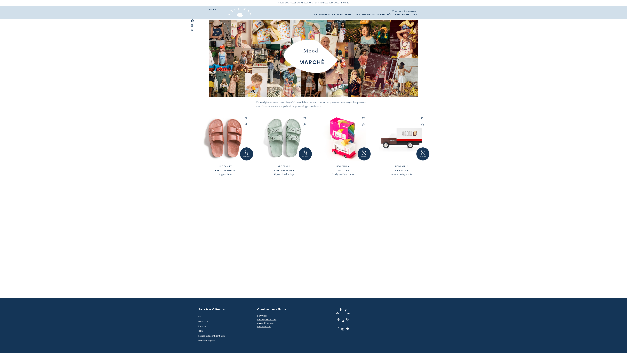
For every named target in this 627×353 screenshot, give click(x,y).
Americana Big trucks (401, 174)
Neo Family (225, 166)
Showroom (322, 14)
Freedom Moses (225, 170)
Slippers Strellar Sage (284, 174)
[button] (245, 118)
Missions (368, 14)
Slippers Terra (225, 174)
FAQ (200, 316)
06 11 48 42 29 (264, 326)
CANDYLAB (343, 170)
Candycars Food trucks (343, 174)
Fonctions (352, 14)
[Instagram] (192, 25)
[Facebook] (192, 21)
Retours (202, 326)
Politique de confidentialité (211, 336)
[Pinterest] (192, 30)
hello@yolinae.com (266, 319)
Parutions (409, 14)
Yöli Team (394, 14)
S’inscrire (396, 10)
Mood (381, 14)
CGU (200, 331)
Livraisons (203, 321)
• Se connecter (409, 10)
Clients (337, 14)
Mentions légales (206, 340)
